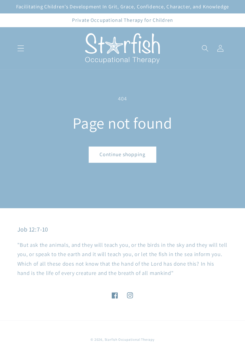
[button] (20, 48)
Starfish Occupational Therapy (129, 339)
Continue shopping (122, 154)
